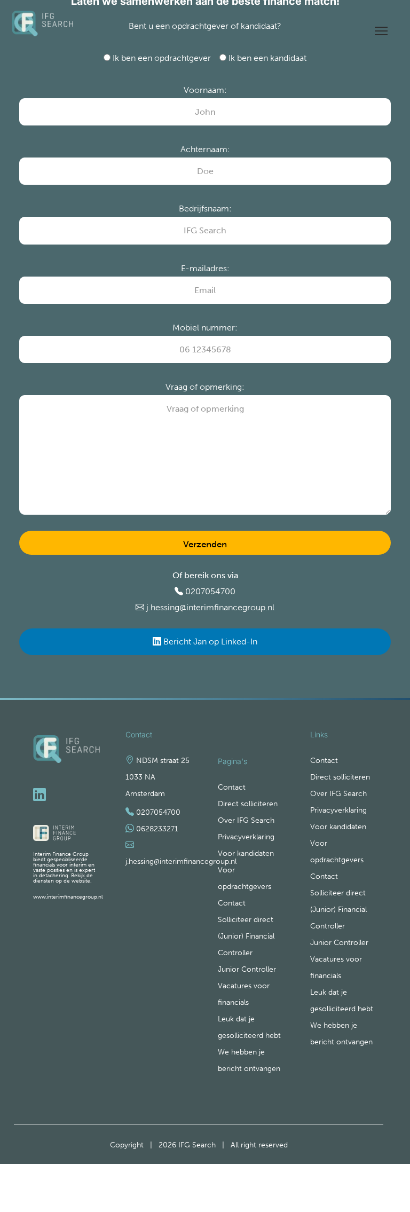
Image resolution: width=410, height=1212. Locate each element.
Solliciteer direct (245, 919)
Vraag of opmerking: (205, 387)
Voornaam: (205, 90)
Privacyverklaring (246, 836)
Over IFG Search (246, 820)
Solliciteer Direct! (374, 1172)
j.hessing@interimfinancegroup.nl (210, 607)
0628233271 (157, 828)
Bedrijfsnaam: (205, 208)
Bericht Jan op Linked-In (209, 641)
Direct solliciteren (248, 803)
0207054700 (210, 591)
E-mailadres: (205, 268)
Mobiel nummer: (205, 327)
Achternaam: (205, 149)
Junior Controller (247, 969)
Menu (381, 27)
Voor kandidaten (246, 853)
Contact (232, 787)
